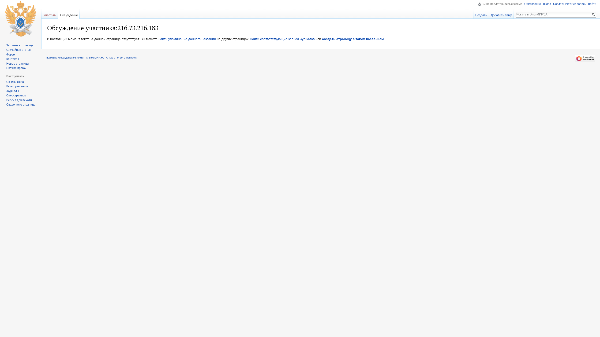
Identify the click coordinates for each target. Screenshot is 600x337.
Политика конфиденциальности (64, 57)
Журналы (12, 91)
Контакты (12, 59)
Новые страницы (17, 63)
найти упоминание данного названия (187, 39)
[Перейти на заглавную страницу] (20, 18)
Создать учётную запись (569, 4)
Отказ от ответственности (121, 57)
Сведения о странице (20, 104)
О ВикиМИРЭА (95, 57)
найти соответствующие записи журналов (282, 39)
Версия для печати (19, 100)
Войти (592, 4)
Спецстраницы (16, 95)
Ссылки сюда (15, 82)
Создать (481, 15)
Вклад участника (17, 86)
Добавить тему (501, 15)
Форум (10, 54)
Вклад (547, 4)
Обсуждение (532, 4)
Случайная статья (18, 49)
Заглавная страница (20, 45)
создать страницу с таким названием (353, 39)
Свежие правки (16, 68)
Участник (49, 15)
